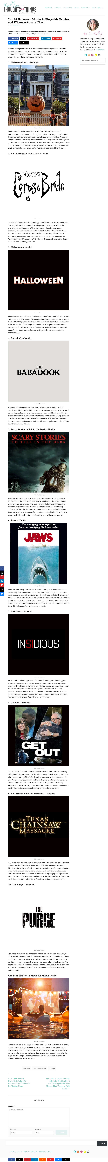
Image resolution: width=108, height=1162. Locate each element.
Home (12, 1152)
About (19, 1152)
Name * (13, 1129)
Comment (12, 1106)
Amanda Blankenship (15, 25)
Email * (38, 1130)
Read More (100, 50)
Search (102, 1144)
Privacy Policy (30, 1152)
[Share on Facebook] (2, 568)
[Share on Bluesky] (2, 594)
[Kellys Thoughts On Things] (20, 8)
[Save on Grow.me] (65, 38)
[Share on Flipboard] (2, 585)
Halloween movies (39, 1068)
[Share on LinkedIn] (2, 581)
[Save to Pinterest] (27, 1159)
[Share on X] (2, 572)
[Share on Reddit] (42, 1159)
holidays (52, 1068)
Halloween (26, 1068)
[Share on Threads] (2, 589)
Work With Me (45, 1152)
